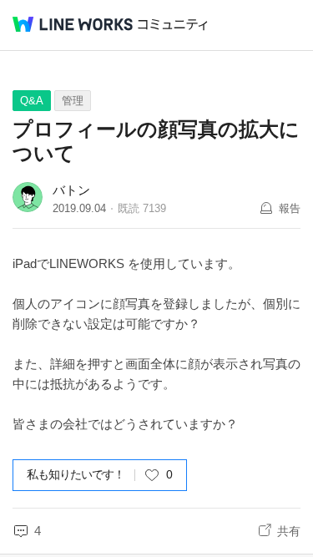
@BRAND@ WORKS (73, 24)
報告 (289, 208)
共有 (288, 531)
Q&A (31, 100)
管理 (72, 100)
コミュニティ (173, 24)
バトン (71, 190)
